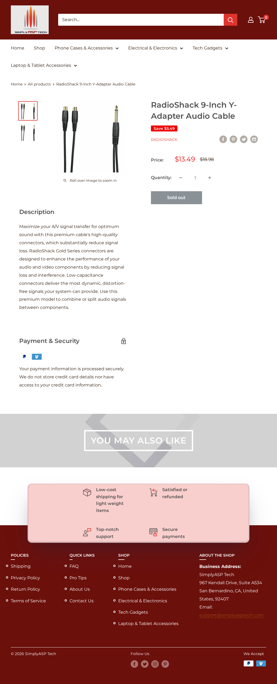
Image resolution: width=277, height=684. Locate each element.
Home (17, 48)
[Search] (230, 20)
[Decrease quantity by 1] (180, 177)
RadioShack (164, 139)
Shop (39, 48)
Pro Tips (78, 577)
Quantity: (161, 177)
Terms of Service (28, 600)
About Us (80, 589)
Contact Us (82, 600)
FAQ (74, 566)
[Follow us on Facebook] (134, 664)
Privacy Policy (25, 577)
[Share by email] (254, 139)
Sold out (176, 197)
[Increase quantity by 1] (209, 177)
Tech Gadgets (207, 48)
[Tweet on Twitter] (244, 139)
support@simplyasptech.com (231, 615)
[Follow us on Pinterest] (165, 664)
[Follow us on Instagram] (155, 664)
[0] (261, 19)
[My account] (250, 20)
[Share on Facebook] (223, 139)
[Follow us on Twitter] (145, 664)
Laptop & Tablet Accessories (41, 65)
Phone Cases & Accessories (84, 48)
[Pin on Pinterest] (233, 139)
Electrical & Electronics (152, 48)
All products (39, 84)
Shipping (21, 566)
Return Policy (25, 589)
